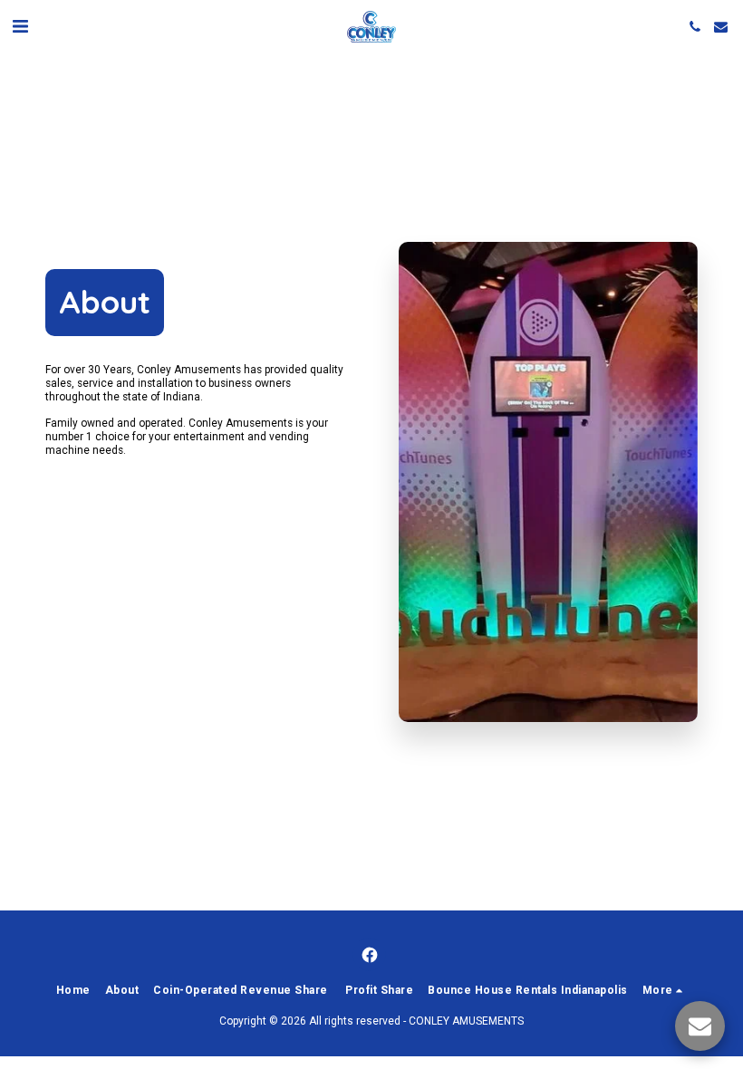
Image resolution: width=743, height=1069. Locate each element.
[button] (20, 26)
